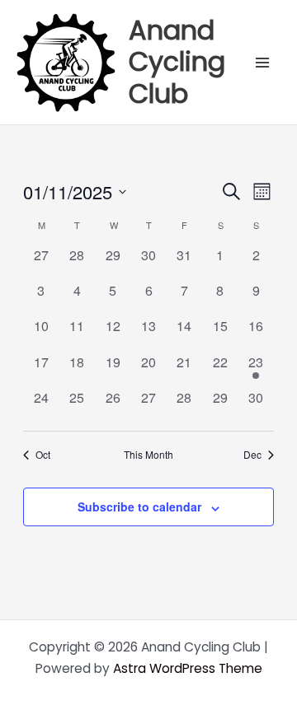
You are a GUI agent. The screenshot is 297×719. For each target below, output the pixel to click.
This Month (148, 454)
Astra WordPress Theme (187, 668)
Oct (42, 454)
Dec (252, 454)
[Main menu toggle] (262, 62)
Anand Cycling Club (177, 62)
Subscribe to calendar (139, 506)
